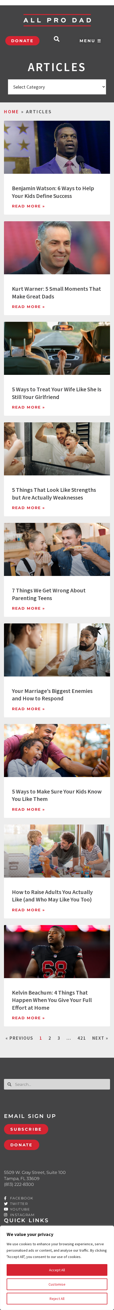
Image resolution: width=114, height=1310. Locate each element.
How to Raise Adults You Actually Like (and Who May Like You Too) (52, 895)
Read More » (28, 206)
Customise (57, 1284)
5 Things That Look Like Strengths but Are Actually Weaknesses (54, 493)
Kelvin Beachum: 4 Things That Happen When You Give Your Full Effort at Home (52, 1000)
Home (11, 112)
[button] (56, 39)
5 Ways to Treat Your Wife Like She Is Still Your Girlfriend (56, 393)
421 (81, 1038)
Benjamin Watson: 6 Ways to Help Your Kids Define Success (53, 191)
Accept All (57, 1270)
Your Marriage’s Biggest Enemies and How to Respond (52, 694)
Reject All (57, 1298)
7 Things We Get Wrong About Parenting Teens (49, 594)
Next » (100, 1038)
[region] (57, 1268)
